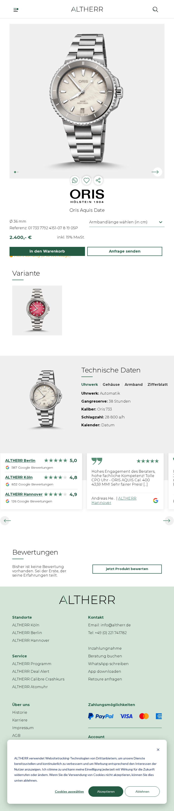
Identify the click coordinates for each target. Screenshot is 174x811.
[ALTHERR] (87, 9)
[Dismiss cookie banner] (158, 749)
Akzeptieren (106, 791)
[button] (143, 9)
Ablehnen (142, 791)
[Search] (155, 9)
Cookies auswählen (69, 791)
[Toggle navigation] (17, 9)
